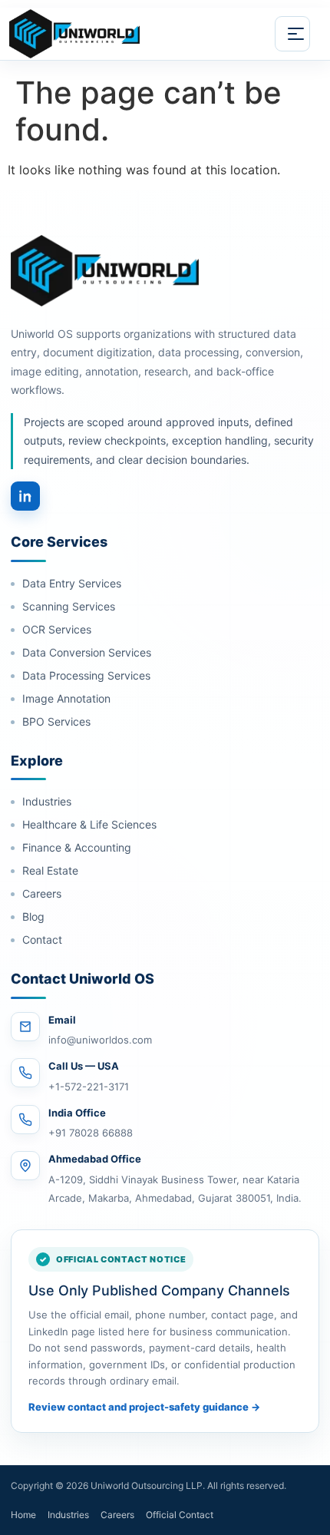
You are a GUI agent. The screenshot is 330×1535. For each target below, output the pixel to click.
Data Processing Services (86, 675)
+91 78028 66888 (90, 1132)
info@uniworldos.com (100, 1040)
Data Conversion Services (86, 652)
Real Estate (50, 870)
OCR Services (56, 629)
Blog (33, 916)
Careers (41, 893)
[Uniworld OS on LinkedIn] (25, 496)
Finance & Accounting (76, 847)
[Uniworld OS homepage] (93, 33)
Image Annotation (66, 698)
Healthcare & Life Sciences (89, 824)
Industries (46, 801)
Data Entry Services (71, 583)
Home (23, 1514)
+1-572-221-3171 (88, 1086)
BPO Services (56, 721)
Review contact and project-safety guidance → (144, 1407)
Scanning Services (68, 606)
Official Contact (179, 1514)
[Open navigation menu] (292, 33)
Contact (42, 939)
